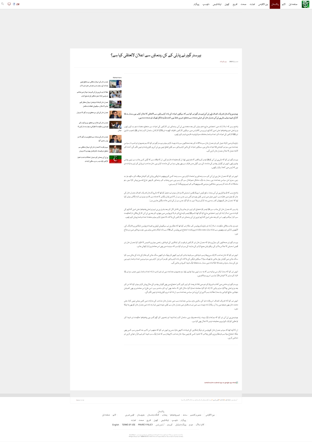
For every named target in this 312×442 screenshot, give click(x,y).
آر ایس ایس (160, 424)
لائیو (283, 4)
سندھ (185, 415)
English (115, 424)
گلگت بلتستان (153, 415)
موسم (191, 424)
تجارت (252, 4)
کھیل (227, 4)
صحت (243, 4)
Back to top (80, 400)
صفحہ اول (293, 4)
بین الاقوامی (263, 4)
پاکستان (274, 4)
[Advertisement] (156, 30)
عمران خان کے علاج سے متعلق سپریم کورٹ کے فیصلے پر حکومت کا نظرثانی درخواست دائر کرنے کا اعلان (100, 126)
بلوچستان (141, 415)
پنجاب (164, 415)
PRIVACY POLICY (145, 424)
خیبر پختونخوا (175, 415)
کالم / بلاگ (200, 424)
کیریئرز (170, 424)
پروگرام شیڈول (180, 424)
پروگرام (196, 4)
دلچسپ (206, 4)
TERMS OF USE (128, 424)
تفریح (235, 4)
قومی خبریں (129, 415)
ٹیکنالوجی (217, 4)
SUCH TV (143, 436)
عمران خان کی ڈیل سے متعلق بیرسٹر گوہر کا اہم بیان (92, 112)
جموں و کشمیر (195, 415)
